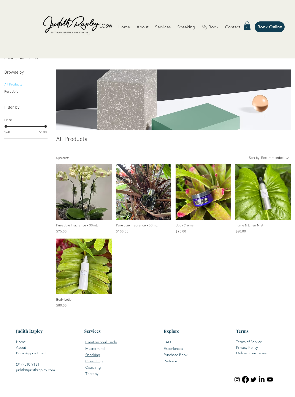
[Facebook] (245, 379)
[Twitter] (253, 379)
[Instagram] (237, 379)
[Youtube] (269, 379)
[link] (247, 25)
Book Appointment (31, 353)
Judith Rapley (29, 331)
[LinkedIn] (261, 379)
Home (21, 342)
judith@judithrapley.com (35, 370)
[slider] (5, 126)
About (21, 347)
